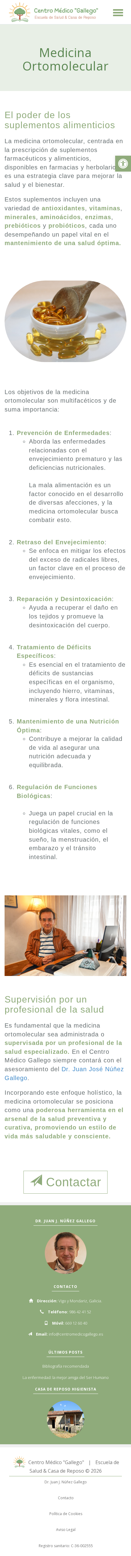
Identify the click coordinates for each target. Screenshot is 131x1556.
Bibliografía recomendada (65, 1366)
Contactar (71, 1182)
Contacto (66, 1497)
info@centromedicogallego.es (76, 1334)
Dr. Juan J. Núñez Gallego (65, 1482)
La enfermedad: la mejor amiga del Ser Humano (66, 1377)
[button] (123, 164)
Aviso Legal (66, 1529)
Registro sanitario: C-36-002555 (66, 1545)
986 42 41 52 (80, 1312)
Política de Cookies (65, 1513)
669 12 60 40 (76, 1323)
